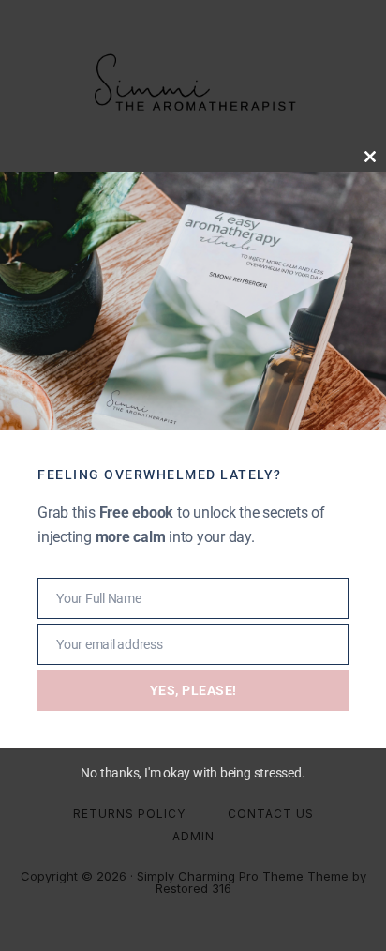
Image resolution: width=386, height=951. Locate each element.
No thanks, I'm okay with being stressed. (192, 772)
